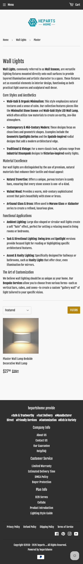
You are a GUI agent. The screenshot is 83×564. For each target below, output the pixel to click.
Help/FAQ (41, 451)
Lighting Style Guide (41, 513)
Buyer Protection (41, 482)
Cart (77, 5)
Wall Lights (21, 39)
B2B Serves (41, 497)
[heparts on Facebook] (57, 534)
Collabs (41, 502)
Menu (11, 5)
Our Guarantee (41, 446)
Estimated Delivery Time (41, 471)
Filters (74, 310)
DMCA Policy (41, 477)
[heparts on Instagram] (70, 534)
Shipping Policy (47, 526)
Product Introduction (41, 508)
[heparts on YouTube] (76, 534)
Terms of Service (65, 526)
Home (5, 39)
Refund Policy (29, 526)
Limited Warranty (42, 466)
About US (42, 435)
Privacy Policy (13, 526)
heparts (41, 544)
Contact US (41, 440)
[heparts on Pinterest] (63, 534)
